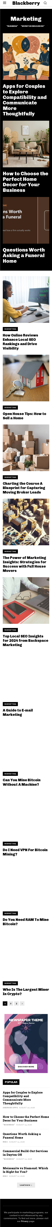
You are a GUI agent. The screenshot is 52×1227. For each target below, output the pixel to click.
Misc (5, 1142)
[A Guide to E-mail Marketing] (26, 674)
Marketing (10, 329)
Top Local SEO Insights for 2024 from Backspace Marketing (25, 640)
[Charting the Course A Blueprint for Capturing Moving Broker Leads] (26, 447)
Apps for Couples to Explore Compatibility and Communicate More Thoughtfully (25, 100)
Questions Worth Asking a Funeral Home (24, 255)
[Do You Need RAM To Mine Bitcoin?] (26, 884)
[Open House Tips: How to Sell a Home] (26, 378)
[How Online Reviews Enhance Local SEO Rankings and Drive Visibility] (26, 299)
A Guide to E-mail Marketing (18, 712)
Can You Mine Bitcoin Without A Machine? (21, 782)
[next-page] (22, 1003)
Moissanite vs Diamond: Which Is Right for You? (25, 1170)
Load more (25, 1185)
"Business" (12, 26)
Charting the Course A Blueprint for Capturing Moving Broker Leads (24, 487)
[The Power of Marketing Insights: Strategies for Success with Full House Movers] (26, 522)
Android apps (10, 1108)
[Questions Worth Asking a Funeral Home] (26, 220)
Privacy (24, 1221)
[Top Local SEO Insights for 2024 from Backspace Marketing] (26, 600)
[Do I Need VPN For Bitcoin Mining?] (26, 814)
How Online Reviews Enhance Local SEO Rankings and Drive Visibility (20, 342)
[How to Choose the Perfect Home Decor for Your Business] (26, 144)
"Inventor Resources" (33, 26)
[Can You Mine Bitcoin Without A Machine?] (26, 744)
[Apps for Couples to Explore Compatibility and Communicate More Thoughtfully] (26, 56)
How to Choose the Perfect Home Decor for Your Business (25, 182)
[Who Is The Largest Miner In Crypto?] (26, 953)
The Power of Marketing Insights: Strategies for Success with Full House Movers (24, 564)
